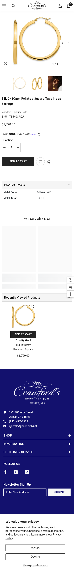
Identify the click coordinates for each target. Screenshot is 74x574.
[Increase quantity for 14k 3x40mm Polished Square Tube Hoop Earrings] (18, 147)
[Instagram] (16, 472)
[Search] (14, 6)
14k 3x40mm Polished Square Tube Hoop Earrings (23, 347)
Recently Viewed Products (22, 297)
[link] (19, 280)
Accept (35, 547)
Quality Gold (20, 112)
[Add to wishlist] (40, 161)
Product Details (14, 185)
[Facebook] (5, 472)
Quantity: (7, 140)
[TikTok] (27, 472)
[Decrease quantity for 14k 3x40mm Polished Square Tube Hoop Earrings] (4, 147)
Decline (35, 556)
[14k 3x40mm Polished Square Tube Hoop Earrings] (23, 316)
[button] (63, 43)
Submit (59, 492)
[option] (37, 41)
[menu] (4, 6)
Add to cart (18, 161)
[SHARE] (47, 162)
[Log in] (60, 6)
